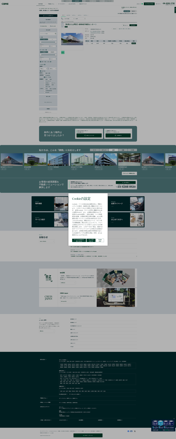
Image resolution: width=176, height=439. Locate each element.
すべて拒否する (91, 240)
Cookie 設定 (100, 240)
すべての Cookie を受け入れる (79, 240)
